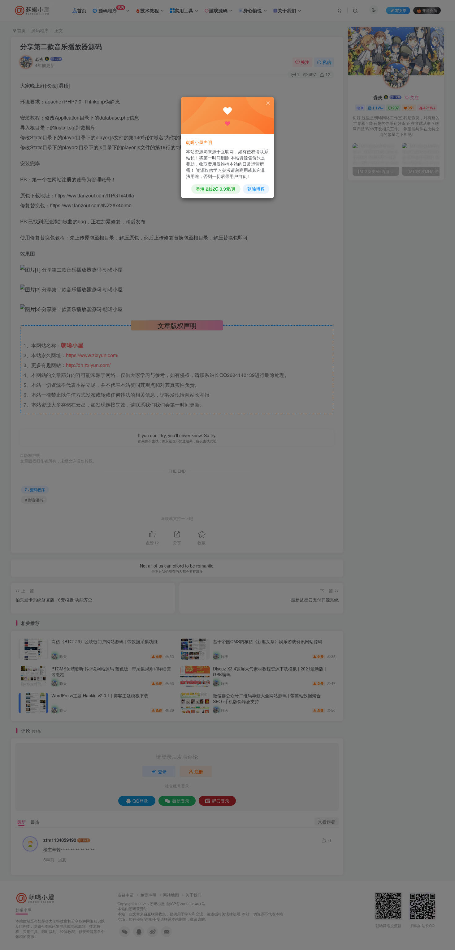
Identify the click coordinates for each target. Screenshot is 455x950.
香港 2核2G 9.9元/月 (216, 189)
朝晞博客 (256, 189)
